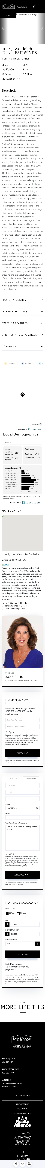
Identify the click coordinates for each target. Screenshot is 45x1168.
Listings (13, 603)
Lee (27, 603)
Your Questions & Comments (16, 823)
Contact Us (13, 778)
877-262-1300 (8, 1073)
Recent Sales (18, 680)
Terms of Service (15, 884)
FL (21, 603)
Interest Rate (11, 940)
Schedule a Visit (31, 778)
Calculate (22, 954)
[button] (4, 28)
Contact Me (28, 680)
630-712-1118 (34, 6)
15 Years (23, 913)
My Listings (9, 680)
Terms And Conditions (22, 1113)
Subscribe (22, 753)
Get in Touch (22, 1096)
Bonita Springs (11, 605)
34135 (24, 605)
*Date (7, 804)
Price (7, 920)
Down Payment (11, 930)
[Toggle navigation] (41, 6)
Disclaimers (22, 1109)
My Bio (35, 680)
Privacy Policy (22, 744)
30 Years (12, 913)
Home (4, 603)
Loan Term (10, 908)
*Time (7, 814)
